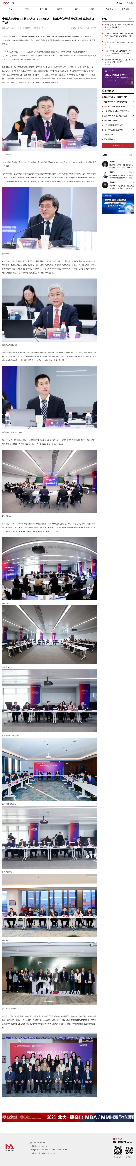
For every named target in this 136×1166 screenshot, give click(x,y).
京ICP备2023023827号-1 (38, 1143)
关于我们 (130, 3)
